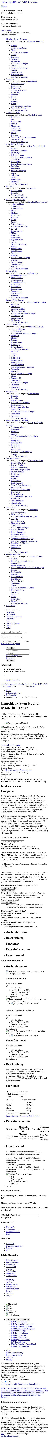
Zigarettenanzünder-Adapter (22, 539)
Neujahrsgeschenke (19, 90)
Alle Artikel (10, 606)
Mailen (32, 686)
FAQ (8, 628)
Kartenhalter (16, 121)
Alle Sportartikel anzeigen (21, 374)
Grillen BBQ (16, 358)
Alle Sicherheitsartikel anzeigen (23, 313)
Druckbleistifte (17, 400)
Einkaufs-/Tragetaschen (20, 469)
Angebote (10, 612)
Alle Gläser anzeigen (19, 63)
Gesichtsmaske (17, 280)
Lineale (14, 124)
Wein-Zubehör (17, 601)
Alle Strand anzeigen (19, 382)
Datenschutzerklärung (14, 1353)
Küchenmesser (17, 577)
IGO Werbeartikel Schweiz (22, 1326)
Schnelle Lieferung (18, 108)
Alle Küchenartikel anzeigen (22, 588)
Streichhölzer (16, 179)
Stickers (14, 177)
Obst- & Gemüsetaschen (20, 485)
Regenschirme (16, 360)
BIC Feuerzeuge (17, 155)
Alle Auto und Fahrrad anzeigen (24, 333)
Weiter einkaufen (12, 680)
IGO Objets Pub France (20, 1340)
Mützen (14, 233)
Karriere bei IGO (13, 1232)
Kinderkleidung (17, 231)
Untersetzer (15, 599)
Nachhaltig (10, 614)
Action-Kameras (17, 521)
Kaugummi (15, 445)
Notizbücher (16, 130)
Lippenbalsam (16, 289)
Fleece (13, 211)
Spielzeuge (15, 175)
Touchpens (15, 409)
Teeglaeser (15, 59)
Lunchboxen (16, 579)
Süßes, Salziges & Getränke (17, 420)
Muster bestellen (8, 891)
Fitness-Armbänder (18, 523)
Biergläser (15, 57)
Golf (13, 356)
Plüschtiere (15, 168)
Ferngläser (15, 336)
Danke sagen (16, 86)
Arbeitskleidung (17, 204)
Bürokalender (16, 191)
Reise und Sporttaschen (20, 490)
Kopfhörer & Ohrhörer (20, 543)
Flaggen (14, 338)
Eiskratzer (15, 304)
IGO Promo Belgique (19, 1333)
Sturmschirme (16, 362)
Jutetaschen (15, 476)
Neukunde (10, 658)
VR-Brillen (15, 525)
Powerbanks (16, 548)
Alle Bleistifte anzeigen (20, 403)
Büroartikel (15, 117)
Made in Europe (12, 623)
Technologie (11, 507)
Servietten (15, 432)
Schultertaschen (17, 501)
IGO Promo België (18, 1331)
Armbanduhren (17, 208)
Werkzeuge (15, 320)
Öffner (13, 585)
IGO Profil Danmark (19, 1337)
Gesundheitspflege (18, 282)
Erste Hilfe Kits (17, 278)
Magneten (15, 592)
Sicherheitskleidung (19, 244)
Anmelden (10, 648)
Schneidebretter (17, 581)
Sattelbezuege (16, 331)
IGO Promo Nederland (20, 1346)
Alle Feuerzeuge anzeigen (21, 157)
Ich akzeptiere (13, 1436)
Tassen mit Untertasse (19, 68)
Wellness (14, 295)
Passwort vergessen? (14, 656)
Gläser (13, 55)
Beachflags (15, 345)
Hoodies (14, 255)
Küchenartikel (16, 572)
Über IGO (10, 1227)
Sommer (14, 101)
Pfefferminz (15, 447)
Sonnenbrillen (16, 249)
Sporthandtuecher (18, 565)
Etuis (13, 119)
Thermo (14, 70)
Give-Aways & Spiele (14, 144)
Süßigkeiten (15, 440)
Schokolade (15, 449)
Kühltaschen (16, 481)
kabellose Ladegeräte (19, 536)
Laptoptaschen (17, 483)
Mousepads (15, 126)
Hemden (14, 217)
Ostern (13, 99)
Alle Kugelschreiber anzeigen (23, 411)
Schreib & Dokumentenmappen (23, 137)
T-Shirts (14, 260)
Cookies (9, 1357)
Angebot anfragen (8, 902)
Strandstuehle (16, 378)
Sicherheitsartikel (18, 309)
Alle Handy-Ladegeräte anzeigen (24, 541)
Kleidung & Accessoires (15, 200)
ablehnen (4, 1436)
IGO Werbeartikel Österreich (22, 1324)
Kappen (14, 229)
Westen (14, 266)
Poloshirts (15, 235)
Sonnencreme (16, 291)
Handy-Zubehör (17, 530)
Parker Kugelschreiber (20, 407)
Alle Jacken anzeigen (19, 226)
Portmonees (15, 237)
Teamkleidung (16, 262)
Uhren (13, 597)
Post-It (13, 133)
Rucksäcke (15, 498)
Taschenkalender (17, 195)
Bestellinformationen (14, 1246)
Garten (13, 353)
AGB (8, 1351)
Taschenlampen (17, 316)
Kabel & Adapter (18, 534)
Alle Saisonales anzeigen (21, 106)
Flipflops (14, 213)
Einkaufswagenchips (19, 150)
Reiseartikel (15, 492)
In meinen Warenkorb (9, 888)
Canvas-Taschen (17, 465)
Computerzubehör (18, 512)
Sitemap (9, 1359)
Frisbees (14, 351)
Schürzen (9, 1282)
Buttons (14, 148)
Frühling (14, 95)
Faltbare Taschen (17, 472)
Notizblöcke (16, 128)
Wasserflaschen (17, 75)
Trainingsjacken (17, 264)
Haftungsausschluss (14, 1355)
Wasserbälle (15, 387)
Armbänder (15, 206)
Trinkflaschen (16, 72)
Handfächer (15, 215)
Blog (8, 625)
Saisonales (15, 92)
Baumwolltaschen (18, 463)
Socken (14, 246)
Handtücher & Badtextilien (21, 561)
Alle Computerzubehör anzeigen (24, 516)
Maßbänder (15, 307)
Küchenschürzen (17, 590)
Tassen (13, 66)
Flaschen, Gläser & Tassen (16, 39)
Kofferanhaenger (17, 494)
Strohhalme (15, 583)
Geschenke (10, 79)
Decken (14, 559)
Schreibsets (15, 414)
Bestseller (10, 619)
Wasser (14, 454)
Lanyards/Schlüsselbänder (21, 164)
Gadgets (14, 519)
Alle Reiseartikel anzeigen (21, 496)
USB (13, 550)
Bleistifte (14, 396)
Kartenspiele (16, 162)
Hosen (13, 220)
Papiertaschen (16, 487)
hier (2, 1434)
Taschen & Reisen (13, 458)
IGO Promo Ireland (19, 1322)
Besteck (14, 574)
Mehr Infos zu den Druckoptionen (18, 770)
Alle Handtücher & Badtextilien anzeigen (27, 568)
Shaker (14, 50)
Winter (13, 104)
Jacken (13, 222)
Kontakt (9, 1248)
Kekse (13, 438)
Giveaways (15, 159)
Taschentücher (16, 293)
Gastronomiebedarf (18, 427)
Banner (14, 340)
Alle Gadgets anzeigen (20, 527)
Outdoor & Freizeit (13, 324)
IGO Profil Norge (18, 1342)
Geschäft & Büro (13, 113)
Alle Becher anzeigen (19, 52)
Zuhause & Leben (13, 554)
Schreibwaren (11, 391)
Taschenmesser (17, 318)
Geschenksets (16, 88)
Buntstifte (15, 398)
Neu (8, 621)
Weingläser (15, 61)
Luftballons (15, 166)
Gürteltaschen (16, 474)
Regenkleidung (17, 240)
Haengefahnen (17, 347)
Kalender (9, 186)
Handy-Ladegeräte (18, 532)
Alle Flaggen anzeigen (20, 349)
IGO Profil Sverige (18, 1335)
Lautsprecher (16, 545)
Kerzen (14, 570)
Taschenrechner (17, 139)
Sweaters (14, 253)
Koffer (13, 478)
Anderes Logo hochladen (11, 745)
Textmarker (15, 416)
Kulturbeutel (16, 287)
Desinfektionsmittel (18, 275)
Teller (13, 594)
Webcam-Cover (17, 514)
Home (8, 691)
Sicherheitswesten (18, 311)
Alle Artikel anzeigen (19, 77)
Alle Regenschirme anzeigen (22, 367)
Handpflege (15, 284)
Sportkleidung (16, 251)
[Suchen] (26, 632)
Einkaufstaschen (12, 1289)
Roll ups (14, 135)
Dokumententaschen (19, 467)
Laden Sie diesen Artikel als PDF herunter (22, 1116)
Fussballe (14, 371)
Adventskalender (17, 84)
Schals (13, 242)
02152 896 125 (7, 686)
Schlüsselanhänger (18, 171)
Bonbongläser (16, 443)
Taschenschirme (17, 365)
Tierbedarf (15, 385)
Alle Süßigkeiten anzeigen (21, 452)
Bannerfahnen (16, 342)
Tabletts (14, 434)
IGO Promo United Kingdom (22, 1328)
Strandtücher (16, 380)
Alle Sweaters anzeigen (20, 258)
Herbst (13, 97)
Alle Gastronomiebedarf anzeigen (24, 436)
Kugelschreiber (17, 405)
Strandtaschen (16, 503)
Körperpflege (11, 271)
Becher (14, 46)
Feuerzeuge (15, 153)
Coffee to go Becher (19, 48)
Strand (13, 376)
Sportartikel (15, 369)
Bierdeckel (15, 429)
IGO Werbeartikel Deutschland (18, 1319)
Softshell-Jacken (17, 224)
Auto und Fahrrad (18, 329)
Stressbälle (15, 182)
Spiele (13, 173)
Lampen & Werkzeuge (15, 300)
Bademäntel (15, 563)
